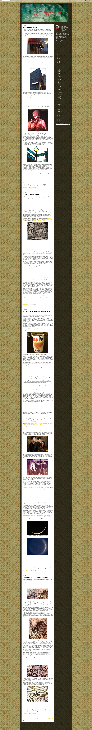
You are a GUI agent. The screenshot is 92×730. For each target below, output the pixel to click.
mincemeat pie (30, 423)
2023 (58, 58)
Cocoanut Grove (37, 188)
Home (38, 718)
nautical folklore (37, 714)
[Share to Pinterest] (35, 187)
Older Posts (50, 718)
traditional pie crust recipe (39, 424)
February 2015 (59, 110)
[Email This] (30, 187)
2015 (58, 69)
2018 (58, 65)
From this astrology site (48, 555)
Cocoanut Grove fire (44, 188)
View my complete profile (60, 41)
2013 (58, 115)
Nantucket (32, 714)
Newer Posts (25, 718)
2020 (58, 62)
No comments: (25, 304)
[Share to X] (32, 187)
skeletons (45, 714)
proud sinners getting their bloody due (40, 220)
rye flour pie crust (49, 423)
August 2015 (60, 98)
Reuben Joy (41, 714)
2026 (58, 54)
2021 (58, 61)
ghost (26, 714)
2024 (58, 57)
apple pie (26, 423)
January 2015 (60, 111)
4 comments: (25, 187)
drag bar (48, 188)
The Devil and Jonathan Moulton (31, 194)
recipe (45, 423)
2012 (58, 116)
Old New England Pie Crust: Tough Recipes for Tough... (60, 82)
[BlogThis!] (31, 187)
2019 (58, 64)
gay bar (51, 188)
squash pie (24, 424)
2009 (58, 120)
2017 (58, 66)
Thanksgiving (33, 424)
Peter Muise (64, 26)
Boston (26, 188)
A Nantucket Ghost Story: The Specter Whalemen (35, 577)
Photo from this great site (44, 535)
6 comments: (25, 421)
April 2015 (59, 105)
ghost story (29, 714)
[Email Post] (29, 187)
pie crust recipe (41, 423)
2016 (58, 68)
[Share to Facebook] (33, 187)
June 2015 (59, 102)
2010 (58, 119)
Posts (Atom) (29, 720)
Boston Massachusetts (31, 188)
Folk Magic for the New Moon (30, 428)
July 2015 (59, 100)
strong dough (28, 424)
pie (38, 423)
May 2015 (59, 104)
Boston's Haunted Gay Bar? (30, 27)
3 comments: (25, 713)
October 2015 (60, 94)
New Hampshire (29, 307)
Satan (33, 307)
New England (25, 307)
